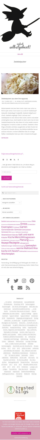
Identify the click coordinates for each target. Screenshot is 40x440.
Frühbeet (16, 227)
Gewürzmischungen (31, 101)
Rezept (27, 103)
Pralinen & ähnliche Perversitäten (13, 337)
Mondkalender (5, 240)
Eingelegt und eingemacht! (24, 318)
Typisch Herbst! (14, 316)
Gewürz (13, 232)
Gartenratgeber (30, 304)
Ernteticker (31, 224)
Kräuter (4, 103)
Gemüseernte (6, 232)
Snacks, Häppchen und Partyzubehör (14, 330)
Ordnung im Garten (14, 240)
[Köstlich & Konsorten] (20, 400)
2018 (4, 367)
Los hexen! (6, 178)
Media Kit (27, 374)
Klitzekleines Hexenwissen (20, 353)
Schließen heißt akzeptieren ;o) (21, 433)
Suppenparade (32, 327)
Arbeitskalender (18, 302)
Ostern (4, 341)
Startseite (19, 376)
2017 (9, 348)
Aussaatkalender (29, 302)
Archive (4, 362)
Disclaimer (19, 374)
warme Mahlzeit (24, 248)
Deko (34, 221)
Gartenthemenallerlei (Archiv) (21, 309)
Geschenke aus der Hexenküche (22, 346)
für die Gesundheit (22, 360)
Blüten (29, 221)
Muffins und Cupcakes (9, 334)
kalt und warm (26, 234)
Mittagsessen (28, 237)
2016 (13, 348)
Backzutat (9, 221)
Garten (23, 226)
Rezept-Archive (25, 362)
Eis (26, 337)
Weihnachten (23, 251)
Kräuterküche (11, 318)
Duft (22, 101)
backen (3, 221)
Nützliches (21, 103)
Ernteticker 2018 (19, 304)
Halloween (18, 232)
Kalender (15, 235)
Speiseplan (30, 245)
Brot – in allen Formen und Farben (15, 344)
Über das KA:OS (23, 369)
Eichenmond (4, 224)
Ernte (23, 224)
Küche (11, 237)
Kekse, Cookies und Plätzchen (27, 334)
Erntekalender (8, 304)
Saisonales (24, 355)
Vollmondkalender (11, 248)
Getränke (30, 344)
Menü (18, 237)
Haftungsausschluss (8, 374)
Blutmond (25, 221)
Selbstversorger (6, 246)
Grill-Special (31, 337)
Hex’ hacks (31, 357)
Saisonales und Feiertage (11, 339)
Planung (24, 239)
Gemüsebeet (26, 230)
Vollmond (3, 248)
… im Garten (8, 302)
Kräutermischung (12, 103)
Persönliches (13, 369)
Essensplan (7, 226)
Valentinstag (24, 339)
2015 (18, 348)
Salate (24, 327)
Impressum (7, 371)
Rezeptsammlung (15, 327)
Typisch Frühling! (26, 313)
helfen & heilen (26, 348)
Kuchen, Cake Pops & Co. (27, 332)
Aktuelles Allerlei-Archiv (30, 364)
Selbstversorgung (19, 246)
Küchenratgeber (6, 346)
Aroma (19, 101)
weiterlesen (4, 138)
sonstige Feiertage (31, 341)
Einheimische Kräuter (14, 224)
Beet (14, 221)
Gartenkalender (7, 229)
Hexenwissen (6, 235)
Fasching (32, 339)
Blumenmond (19, 221)
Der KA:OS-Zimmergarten (20, 306)
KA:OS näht (23, 357)
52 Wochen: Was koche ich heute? (19, 311)
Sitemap (34, 374)
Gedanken (33, 369)
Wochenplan (7, 253)
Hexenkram (24, 232)
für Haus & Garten (14, 355)
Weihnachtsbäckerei (32, 251)
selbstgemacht (24, 243)
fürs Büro (32, 360)
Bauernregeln (6, 306)
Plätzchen (31, 240)
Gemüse (18, 229)
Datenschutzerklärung (28, 371)
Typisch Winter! (25, 316)
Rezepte (14, 242)
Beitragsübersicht (13, 362)
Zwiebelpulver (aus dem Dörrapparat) (14, 99)
